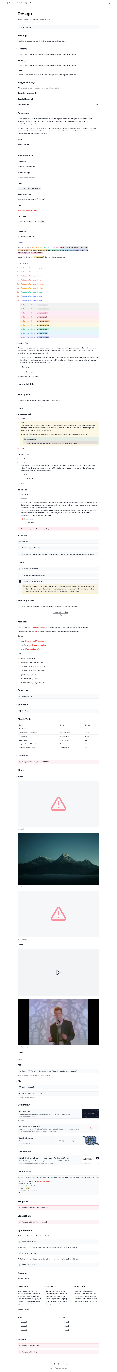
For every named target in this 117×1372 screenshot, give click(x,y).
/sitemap (58, 1368)
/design (64, 1368)
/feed (51, 1368)
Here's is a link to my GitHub (27, 210)
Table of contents (26, 27)
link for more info (42, 1181)
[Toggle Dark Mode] (109, 3)
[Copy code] (98, 1177)
